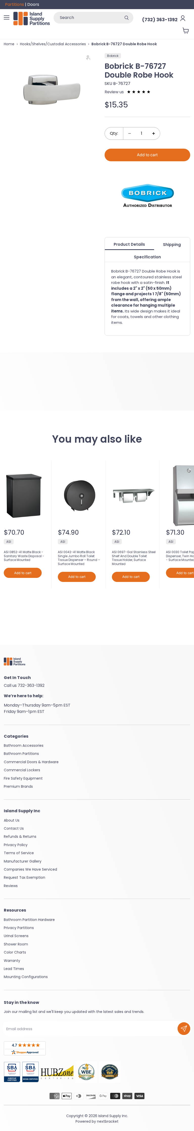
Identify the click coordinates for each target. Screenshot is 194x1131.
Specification (147, 257)
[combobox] (87, 18)
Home (9, 44)
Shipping (172, 244)
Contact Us (14, 828)
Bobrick (112, 56)
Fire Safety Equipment (23, 778)
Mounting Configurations (26, 976)
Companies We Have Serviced (30, 869)
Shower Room (16, 944)
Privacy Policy (16, 844)
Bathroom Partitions (21, 753)
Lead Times (14, 968)
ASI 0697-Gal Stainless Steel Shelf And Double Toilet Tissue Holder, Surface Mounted (134, 558)
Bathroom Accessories (23, 745)
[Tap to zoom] (90, 59)
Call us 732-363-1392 (24, 685)
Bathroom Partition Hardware (29, 919)
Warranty (12, 960)
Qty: (114, 133)
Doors (33, 4)
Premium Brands (18, 786)
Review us (115, 92)
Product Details (129, 244)
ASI (8, 541)
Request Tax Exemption (24, 877)
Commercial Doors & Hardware (31, 761)
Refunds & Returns (20, 836)
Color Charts (15, 952)
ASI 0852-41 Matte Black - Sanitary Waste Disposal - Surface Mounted (24, 556)
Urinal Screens (16, 935)
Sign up (184, 1028)
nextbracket (107, 1121)
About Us (11, 820)
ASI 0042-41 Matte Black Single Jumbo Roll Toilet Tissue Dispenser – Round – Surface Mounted (79, 558)
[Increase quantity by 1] (153, 133)
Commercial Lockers (22, 770)
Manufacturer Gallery (22, 861)
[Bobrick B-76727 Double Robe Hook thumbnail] (10, 138)
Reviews (11, 885)
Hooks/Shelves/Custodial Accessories (53, 44)
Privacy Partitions (19, 927)
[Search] (126, 18)
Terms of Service (19, 852)
